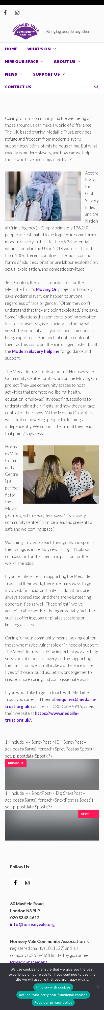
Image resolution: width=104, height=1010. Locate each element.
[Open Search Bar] (96, 86)
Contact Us (18, 87)
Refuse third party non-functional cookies (53, 995)
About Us (64, 61)
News (11, 74)
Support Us (46, 74)
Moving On (47, 289)
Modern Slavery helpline (36, 351)
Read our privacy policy (53, 1002)
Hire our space (21, 61)
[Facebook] (5, 13)
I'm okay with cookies (53, 987)
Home (11, 49)
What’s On (39, 49)
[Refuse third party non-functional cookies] (97, 986)
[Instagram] (17, 13)
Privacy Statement (28, 962)
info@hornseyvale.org (32, 924)
